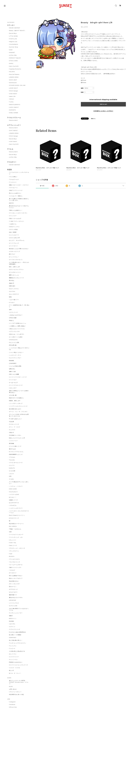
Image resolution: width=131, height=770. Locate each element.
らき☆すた (12, 624)
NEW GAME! (13, 489)
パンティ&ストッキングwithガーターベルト (19, 511)
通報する (93, 118)
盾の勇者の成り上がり (15, 409)
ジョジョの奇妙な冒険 (15, 366)
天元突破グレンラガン (15, 435)
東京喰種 (11, 443)
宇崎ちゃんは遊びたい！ (16, 210)
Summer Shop (13, 47)
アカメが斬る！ (13, 176)
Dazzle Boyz (13, 33)
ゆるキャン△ (12, 618)
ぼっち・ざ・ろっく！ (15, 673)
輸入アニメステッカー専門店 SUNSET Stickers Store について (19, 682)
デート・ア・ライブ (14, 427)
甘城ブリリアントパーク (16, 190)
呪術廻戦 (11, 360)
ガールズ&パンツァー (15, 272)
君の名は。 (12, 280)
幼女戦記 (11, 621)
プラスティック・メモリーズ (17, 548)
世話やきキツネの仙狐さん (16, 398)
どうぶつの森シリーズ (15, 446)
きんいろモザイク (14, 294)
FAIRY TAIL (12, 542)
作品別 (9, 169)
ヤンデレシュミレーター (16, 613)
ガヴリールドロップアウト (16, 269)
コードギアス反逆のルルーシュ (17, 323)
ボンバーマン (12, 654)
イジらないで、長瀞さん (16, 196)
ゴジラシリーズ (13, 312)
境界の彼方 (12, 286)
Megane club (13, 41)
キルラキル (12, 291)
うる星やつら (12, 224)
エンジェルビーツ (14, 235)
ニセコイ (11, 473)
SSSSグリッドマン (14, 226)
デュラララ (12, 429)
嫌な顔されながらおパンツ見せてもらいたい (19, 206)
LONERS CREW (14, 77)
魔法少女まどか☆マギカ (16, 597)
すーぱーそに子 (13, 382)
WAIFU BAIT (13, 80)
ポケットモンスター (14, 584)
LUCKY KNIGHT (14, 107)
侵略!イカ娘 (12, 371)
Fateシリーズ (13, 545)
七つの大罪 (12, 471)
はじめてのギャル (14, 502)
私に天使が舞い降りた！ (16, 640)
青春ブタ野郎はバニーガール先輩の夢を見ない (19, 391)
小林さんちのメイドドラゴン (17, 329)
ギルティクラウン (14, 288)
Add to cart (103, 104)
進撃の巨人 (12, 369)
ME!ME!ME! (12, 600)
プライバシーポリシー (15, 692)
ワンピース (12, 648)
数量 (82, 92)
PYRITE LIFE (13, 39)
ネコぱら (11, 479)
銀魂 (10, 297)
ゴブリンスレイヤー (14, 331)
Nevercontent (13, 120)
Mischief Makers (14, 74)
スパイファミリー (14, 656)
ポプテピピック (13, 589)
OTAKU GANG (13, 60)
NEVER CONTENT (14, 28)
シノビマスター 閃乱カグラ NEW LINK (19, 348)
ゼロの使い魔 (12, 395)
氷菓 (10, 531)
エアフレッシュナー (14, 125)
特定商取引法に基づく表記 (16, 694)
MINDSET (12, 52)
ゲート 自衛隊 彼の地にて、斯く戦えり (19, 306)
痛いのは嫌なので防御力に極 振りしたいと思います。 (19, 199)
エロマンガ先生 (13, 229)
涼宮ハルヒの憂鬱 (14, 374)
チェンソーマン (13, 659)
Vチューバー (12, 540)
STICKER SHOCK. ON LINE (17, 85)
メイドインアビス (14, 603)
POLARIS (12, 71)
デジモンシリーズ (14, 424)
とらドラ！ (12, 465)
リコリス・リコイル (14, 667)
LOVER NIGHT (13, 88)
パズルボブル (12, 505)
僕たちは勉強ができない (16, 575)
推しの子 (11, 670)
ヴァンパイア (12, 215)
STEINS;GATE (13, 339)
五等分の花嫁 (12, 317)
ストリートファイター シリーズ (18, 377)
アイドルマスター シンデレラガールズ (19, 173)
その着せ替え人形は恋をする (17, 651)
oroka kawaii (13, 93)
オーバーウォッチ (14, 243)
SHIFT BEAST (13, 130)
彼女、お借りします (14, 266)
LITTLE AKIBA (13, 36)
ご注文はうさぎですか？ (16, 315)
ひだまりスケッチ (14, 518)
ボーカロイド (12, 573)
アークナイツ (12, 182)
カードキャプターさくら (16, 259)
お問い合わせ (13, 689)
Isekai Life (12, 96)
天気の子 (11, 432)
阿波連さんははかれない (16, 662)
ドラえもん (12, 457)
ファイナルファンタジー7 (16, 534)
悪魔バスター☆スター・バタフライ (19, 185)
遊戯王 (11, 615)
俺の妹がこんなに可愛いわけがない (19, 248)
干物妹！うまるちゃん (15, 529)
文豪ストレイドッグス (15, 567)
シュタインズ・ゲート (15, 355)
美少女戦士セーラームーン (16, 523)
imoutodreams (13, 44)
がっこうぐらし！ (14, 257)
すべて (42, 186)
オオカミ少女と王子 (14, 237)
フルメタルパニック (14, 562)
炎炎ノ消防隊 (12, 232)
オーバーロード (13, 246)
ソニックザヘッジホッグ (16, 403)
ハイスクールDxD (14, 494)
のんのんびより (13, 491)
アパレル (10, 149)
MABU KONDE (13, 112)
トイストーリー (13, 440)
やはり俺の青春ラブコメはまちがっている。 (19, 609)
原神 (10, 309)
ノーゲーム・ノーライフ (16, 486)
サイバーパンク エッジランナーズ (18, 665)
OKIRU (11, 63)
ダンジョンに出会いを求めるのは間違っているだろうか (19, 415)
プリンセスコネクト (14, 559)
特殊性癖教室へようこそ (16, 454)
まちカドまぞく (13, 592)
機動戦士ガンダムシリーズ (16, 278)
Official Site (13, 707)
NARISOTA (12, 110)
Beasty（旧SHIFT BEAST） (17, 30)
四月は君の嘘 (12, 345)
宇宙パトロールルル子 (15, 218)
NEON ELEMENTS (14, 104)
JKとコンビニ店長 (14, 342)
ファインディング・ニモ (16, 537)
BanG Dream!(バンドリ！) (17, 515)
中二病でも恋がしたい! (15, 419)
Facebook (12, 704)
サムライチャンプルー (15, 358)
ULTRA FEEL (13, 55)
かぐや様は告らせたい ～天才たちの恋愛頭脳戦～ (19, 263)
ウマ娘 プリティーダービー (16, 221)
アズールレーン (13, 187)
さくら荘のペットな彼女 (16, 337)
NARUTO (12, 468)
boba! (11, 49)
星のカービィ (12, 586)
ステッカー (11, 25)
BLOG (11, 686)
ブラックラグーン (14, 551)
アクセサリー (11, 162)
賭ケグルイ (12, 254)
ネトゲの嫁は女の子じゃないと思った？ (19, 482)
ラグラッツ (12, 626)
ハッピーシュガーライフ (16, 508)
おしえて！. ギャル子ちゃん (16, 240)
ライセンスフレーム (14, 117)
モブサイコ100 (13, 605)
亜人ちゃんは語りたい (15, 193)
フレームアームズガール (16, 564)
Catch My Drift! (14, 66)
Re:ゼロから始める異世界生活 (17, 632)
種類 (82, 88)
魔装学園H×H (13, 595)
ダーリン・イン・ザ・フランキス (18, 411)
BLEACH (11, 556)
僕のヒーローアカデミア (16, 578)
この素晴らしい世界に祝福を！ (17, 326)
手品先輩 (11, 421)
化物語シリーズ (13, 500)
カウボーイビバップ (14, 251)
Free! (10, 553)
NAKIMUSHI (13, 82)
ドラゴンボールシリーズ (16, 462)
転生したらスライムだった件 (17, 438)
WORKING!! (12, 637)
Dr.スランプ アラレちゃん (16, 451)
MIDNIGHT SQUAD (15, 58)
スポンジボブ (12, 388)
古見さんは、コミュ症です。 (17, 334)
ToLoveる (12, 460)
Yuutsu (11, 102)
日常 (10, 476)
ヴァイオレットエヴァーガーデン (18, 213)
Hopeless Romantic (15, 69)
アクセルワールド (14, 179)
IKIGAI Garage (13, 91)
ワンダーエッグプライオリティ (17, 643)
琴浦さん (11, 320)
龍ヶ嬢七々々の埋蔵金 (15, 635)
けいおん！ (12, 302)
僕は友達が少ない (14, 581)
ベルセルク (12, 570)
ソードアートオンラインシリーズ (18, 406)
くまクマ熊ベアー (14, 299)
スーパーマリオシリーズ (16, 385)
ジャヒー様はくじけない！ (16, 352)
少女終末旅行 (12, 363)
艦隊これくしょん (14, 275)
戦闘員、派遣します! (15, 400)
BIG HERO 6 (13, 526)
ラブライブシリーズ (14, 629)
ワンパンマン (12, 646)
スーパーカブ (12, 380)
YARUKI (11, 99)
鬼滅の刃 (11, 283)
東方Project (12, 449)
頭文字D (11, 203)
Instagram (12, 702)
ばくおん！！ (12, 497)
